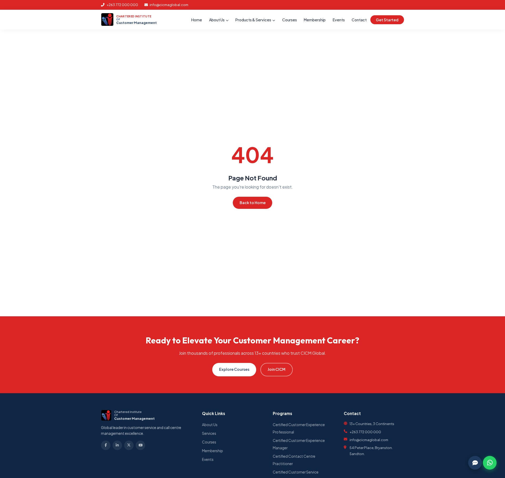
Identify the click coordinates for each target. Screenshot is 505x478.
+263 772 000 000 (122, 4)
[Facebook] (105, 445)
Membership (315, 19)
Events (339, 19)
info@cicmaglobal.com (168, 4)
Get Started (387, 19)
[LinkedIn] (117, 445)
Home (196, 19)
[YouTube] (140, 445)
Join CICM (276, 369)
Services (209, 433)
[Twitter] (129, 445)
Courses (289, 19)
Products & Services (253, 19)
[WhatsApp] (490, 463)
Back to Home (253, 202)
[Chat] (475, 463)
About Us (217, 19)
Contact (359, 19)
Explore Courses (234, 369)
